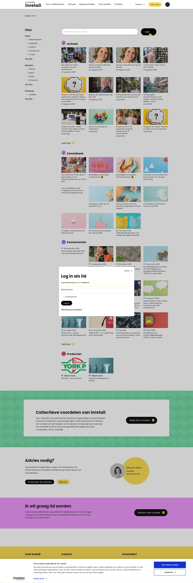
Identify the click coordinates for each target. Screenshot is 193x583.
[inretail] (33, 4)
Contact (118, 4)
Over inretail (104, 4)
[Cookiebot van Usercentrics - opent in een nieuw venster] (19, 578)
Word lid (155, 4)
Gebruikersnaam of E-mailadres (75, 282)
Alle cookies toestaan (170, 565)
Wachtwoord (67, 289)
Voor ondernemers (55, 4)
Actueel (72, 4)
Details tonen (39, 579)
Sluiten (127, 271)
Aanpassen (168, 572)
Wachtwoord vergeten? (71, 309)
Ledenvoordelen (87, 4)
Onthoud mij (71, 296)
